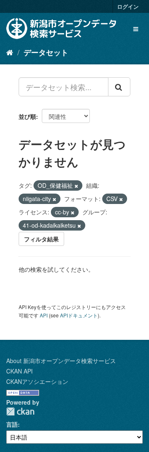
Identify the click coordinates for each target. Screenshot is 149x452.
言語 (12, 424)
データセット (46, 52)
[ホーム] (9, 52)
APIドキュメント (79, 315)
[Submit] (119, 86)
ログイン (128, 6)
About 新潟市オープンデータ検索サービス (61, 360)
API (44, 315)
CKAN (20, 411)
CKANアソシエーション (37, 381)
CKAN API (19, 371)
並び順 (27, 116)
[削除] (76, 185)
